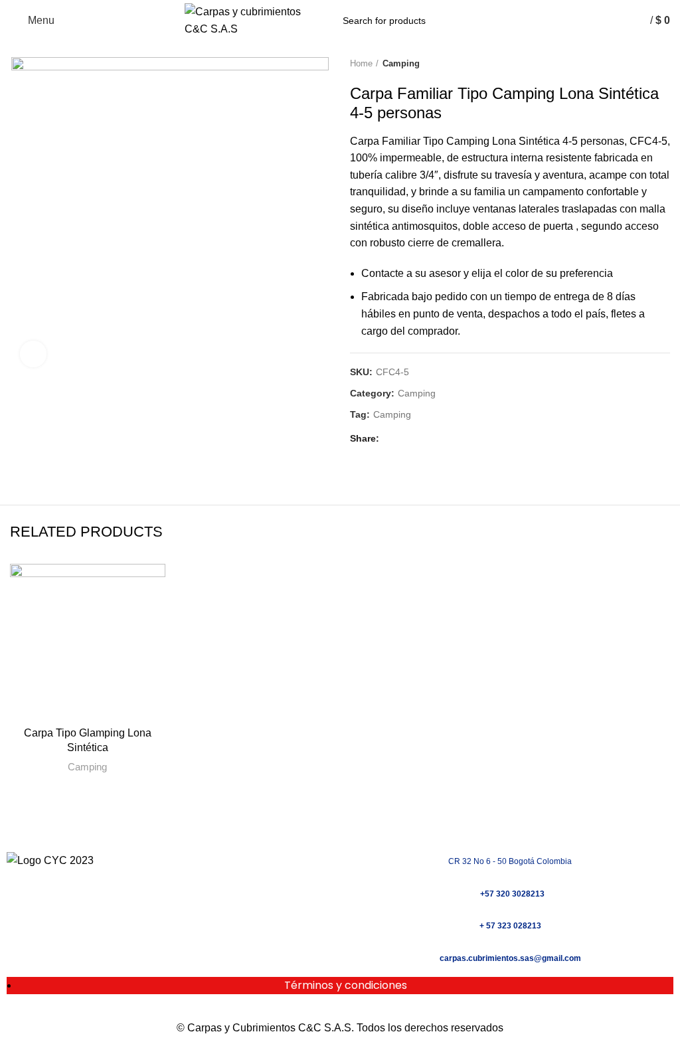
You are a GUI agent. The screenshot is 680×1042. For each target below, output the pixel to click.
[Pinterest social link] (423, 439)
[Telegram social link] (454, 439)
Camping (401, 63)
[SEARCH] (479, 21)
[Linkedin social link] (438, 439)
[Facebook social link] (392, 439)
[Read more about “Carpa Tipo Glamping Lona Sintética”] (23, 706)
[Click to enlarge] (33, 354)
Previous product (636, 64)
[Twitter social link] (408, 439)
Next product (663, 64)
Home (361, 63)
